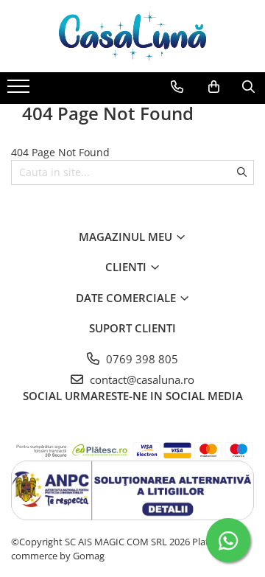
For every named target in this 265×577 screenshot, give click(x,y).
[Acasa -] (132, 36)
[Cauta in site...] (248, 87)
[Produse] (20, 91)
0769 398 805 (140, 359)
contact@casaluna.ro (140, 379)
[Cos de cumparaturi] (214, 87)
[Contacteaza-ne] (177, 87)
